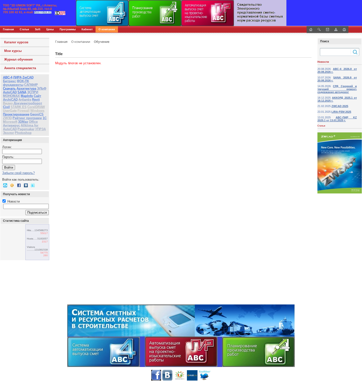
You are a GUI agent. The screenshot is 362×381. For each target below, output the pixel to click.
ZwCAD (27, 77)
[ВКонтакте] (26, 185)
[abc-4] (181, 13)
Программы (68, 29)
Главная (8, 29)
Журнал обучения (18, 59)
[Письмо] (327, 29)
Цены (50, 29)
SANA (21, 92)
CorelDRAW (36, 107)
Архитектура (26, 88)
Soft (37, 29)
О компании (107, 29)
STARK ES (19, 107)
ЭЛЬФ (41, 88)
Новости (13, 201)
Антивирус (11, 125)
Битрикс (9, 81)
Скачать (9, 88)
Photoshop (23, 133)
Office (33, 122)
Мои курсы (13, 51)
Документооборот (28, 103)
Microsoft (10, 122)
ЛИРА (17, 77)
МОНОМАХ (11, 96)
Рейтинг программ (27, 118)
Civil (6, 107)
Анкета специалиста (20, 68)
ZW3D (7, 118)
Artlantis (24, 99)
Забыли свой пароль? (18, 173)
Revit (36, 99)
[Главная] (53, 13)
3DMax (23, 122)
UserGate (10, 110)
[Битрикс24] (5, 185)
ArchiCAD (10, 99)
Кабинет (87, 29)
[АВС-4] (181, 335)
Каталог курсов (16, 42)
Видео (8, 103)
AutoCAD (10, 92)
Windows (37, 110)
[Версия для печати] (344, 29)
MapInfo (27, 96)
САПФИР (31, 85)
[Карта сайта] (336, 29)
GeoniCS (37, 114)
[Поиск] (319, 29)
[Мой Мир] (12, 185)
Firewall (23, 110)
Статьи (24, 29)
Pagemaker (25, 129)
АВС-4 (7, 77)
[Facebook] (19, 185)
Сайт (37, 96)
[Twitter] (32, 185)
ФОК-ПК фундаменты (16, 83)
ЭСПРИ (32, 92)
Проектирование (16, 114)
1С (45, 118)
